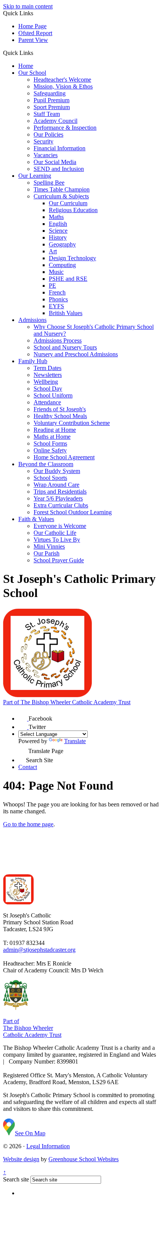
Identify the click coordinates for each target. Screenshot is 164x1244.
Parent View (33, 40)
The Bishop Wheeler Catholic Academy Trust (66, 702)
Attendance (47, 402)
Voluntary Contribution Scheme (72, 423)
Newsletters (48, 375)
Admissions (32, 320)
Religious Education (73, 210)
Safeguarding (50, 93)
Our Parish (46, 553)
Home (25, 66)
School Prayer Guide (59, 560)
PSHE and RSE (68, 278)
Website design (21, 1159)
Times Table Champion (62, 189)
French (57, 292)
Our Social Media (55, 162)
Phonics (58, 299)
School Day (48, 388)
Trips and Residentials (60, 491)
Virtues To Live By (57, 539)
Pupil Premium (51, 100)
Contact (27, 767)
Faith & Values (36, 519)
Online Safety (50, 450)
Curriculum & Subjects (61, 196)
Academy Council (55, 120)
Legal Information (48, 1146)
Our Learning (34, 175)
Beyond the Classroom (45, 464)
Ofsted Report (35, 33)
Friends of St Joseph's (60, 409)
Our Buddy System (57, 471)
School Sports (50, 478)
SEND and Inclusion (59, 169)
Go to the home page (28, 824)
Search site (16, 1179)
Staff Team (47, 114)
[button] (36, 52)
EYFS (56, 306)
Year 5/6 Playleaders (58, 498)
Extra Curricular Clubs (61, 505)
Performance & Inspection (65, 127)
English (58, 223)
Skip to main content (28, 6)
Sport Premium (52, 107)
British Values (65, 313)
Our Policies (48, 134)
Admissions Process (58, 340)
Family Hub (32, 361)
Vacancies (46, 155)
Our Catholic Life (55, 532)
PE (52, 285)
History (58, 237)
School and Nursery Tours (65, 347)
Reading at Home (55, 429)
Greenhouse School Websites (83, 1159)
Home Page (32, 26)
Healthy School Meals (60, 416)
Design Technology (72, 258)
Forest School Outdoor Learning (73, 512)
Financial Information (59, 148)
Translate (75, 741)
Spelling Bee (49, 182)
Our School (32, 72)
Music (56, 272)
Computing (62, 265)
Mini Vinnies (49, 546)
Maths (56, 217)
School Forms (50, 443)
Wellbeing (46, 381)
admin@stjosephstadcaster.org (39, 949)
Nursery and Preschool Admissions (76, 354)
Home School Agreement (64, 457)
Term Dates (47, 368)
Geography (62, 244)
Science (58, 230)
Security (43, 141)
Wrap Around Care (56, 484)
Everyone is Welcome (60, 526)
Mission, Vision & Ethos (63, 86)
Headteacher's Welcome (62, 79)
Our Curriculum (68, 203)
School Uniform (53, 395)
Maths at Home (52, 436)
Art (53, 251)
